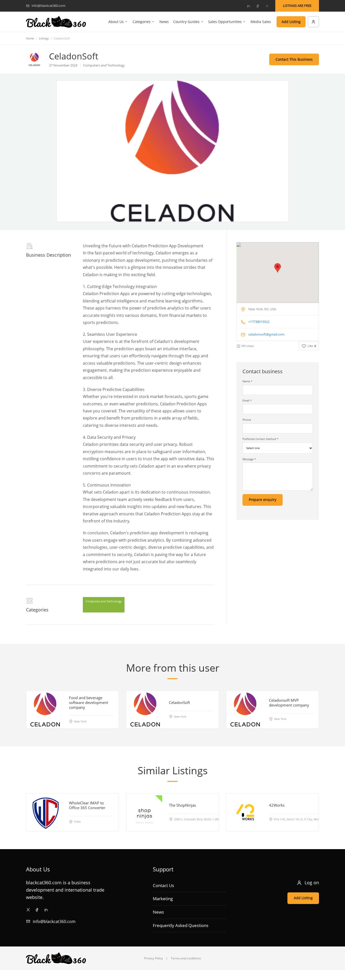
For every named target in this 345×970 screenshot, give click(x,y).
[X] (267, 6)
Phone (246, 420)
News (164, 21)
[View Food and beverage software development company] (45, 710)
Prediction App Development (175, 246)
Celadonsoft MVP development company (289, 703)
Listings (44, 38)
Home (30, 38)
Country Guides (186, 21)
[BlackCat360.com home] (56, 22)
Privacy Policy (153, 958)
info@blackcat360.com (54, 921)
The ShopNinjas (182, 805)
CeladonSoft (179, 702)
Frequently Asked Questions (180, 925)
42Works (277, 805)
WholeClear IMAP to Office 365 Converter (87, 805)
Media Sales (261, 21)
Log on (312, 882)
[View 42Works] (245, 812)
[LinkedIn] (248, 6)
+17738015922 (258, 321)
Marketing (163, 898)
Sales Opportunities (225, 21)
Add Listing (291, 21)
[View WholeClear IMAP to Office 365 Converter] (45, 812)
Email (247, 400)
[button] (277, 268)
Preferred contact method (260, 439)
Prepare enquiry (262, 499)
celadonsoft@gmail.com (266, 334)
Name (247, 381)
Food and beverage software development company (88, 702)
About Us (116, 21)
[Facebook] (257, 6)
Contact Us (163, 885)
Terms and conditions (186, 958)
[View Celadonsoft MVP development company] (245, 710)
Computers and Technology (104, 601)
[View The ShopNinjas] (145, 812)
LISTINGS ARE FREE (297, 5)
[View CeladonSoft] (145, 710)
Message (249, 459)
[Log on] (313, 21)
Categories (142, 21)
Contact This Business (294, 59)
